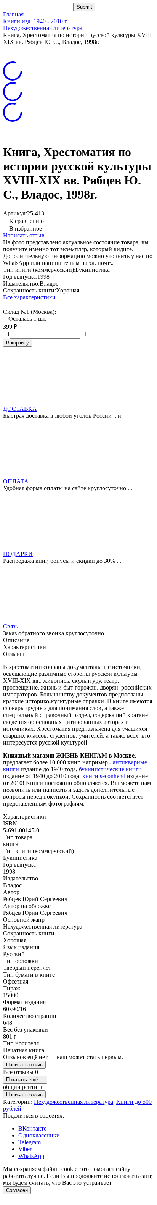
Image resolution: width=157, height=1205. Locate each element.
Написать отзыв (24, 235)
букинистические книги (110, 769)
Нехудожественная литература (42, 28)
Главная (13, 14)
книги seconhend (103, 776)
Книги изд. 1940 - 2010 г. (35, 21)
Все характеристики (29, 297)
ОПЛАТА (16, 481)
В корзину (17, 343)
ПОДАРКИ (18, 554)
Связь (10, 626)
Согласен (17, 1190)
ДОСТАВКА (20, 408)
